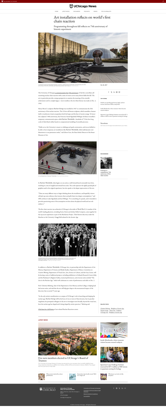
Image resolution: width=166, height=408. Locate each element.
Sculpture (119, 310)
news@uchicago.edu (65, 397)
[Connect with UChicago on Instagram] (116, 388)
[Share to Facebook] (109, 92)
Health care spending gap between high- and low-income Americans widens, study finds (113, 103)
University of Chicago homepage (92, 388)
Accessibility (87, 396)
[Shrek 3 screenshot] (103, 377)
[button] (67, 240)
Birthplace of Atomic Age (117, 308)
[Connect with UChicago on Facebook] (114, 388)
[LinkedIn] (114, 92)
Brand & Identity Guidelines (91, 394)
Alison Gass (112, 310)
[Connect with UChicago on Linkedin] (122, 388)
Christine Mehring (105, 308)
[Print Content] (119, 92)
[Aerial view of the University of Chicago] (67, 338)
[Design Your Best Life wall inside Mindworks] (114, 330)
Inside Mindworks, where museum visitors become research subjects (113, 109)
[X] (111, 92)
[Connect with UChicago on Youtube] (125, 388)
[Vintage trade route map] (41, 377)
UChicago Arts (104, 312)
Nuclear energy (104, 310)
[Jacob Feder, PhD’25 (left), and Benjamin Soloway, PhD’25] (114, 354)
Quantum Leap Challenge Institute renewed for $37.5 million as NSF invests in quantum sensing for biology (114, 115)
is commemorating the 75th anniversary (66, 93)
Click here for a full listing (46, 309)
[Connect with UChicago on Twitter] (119, 388)
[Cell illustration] (72, 377)
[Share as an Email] (116, 92)
